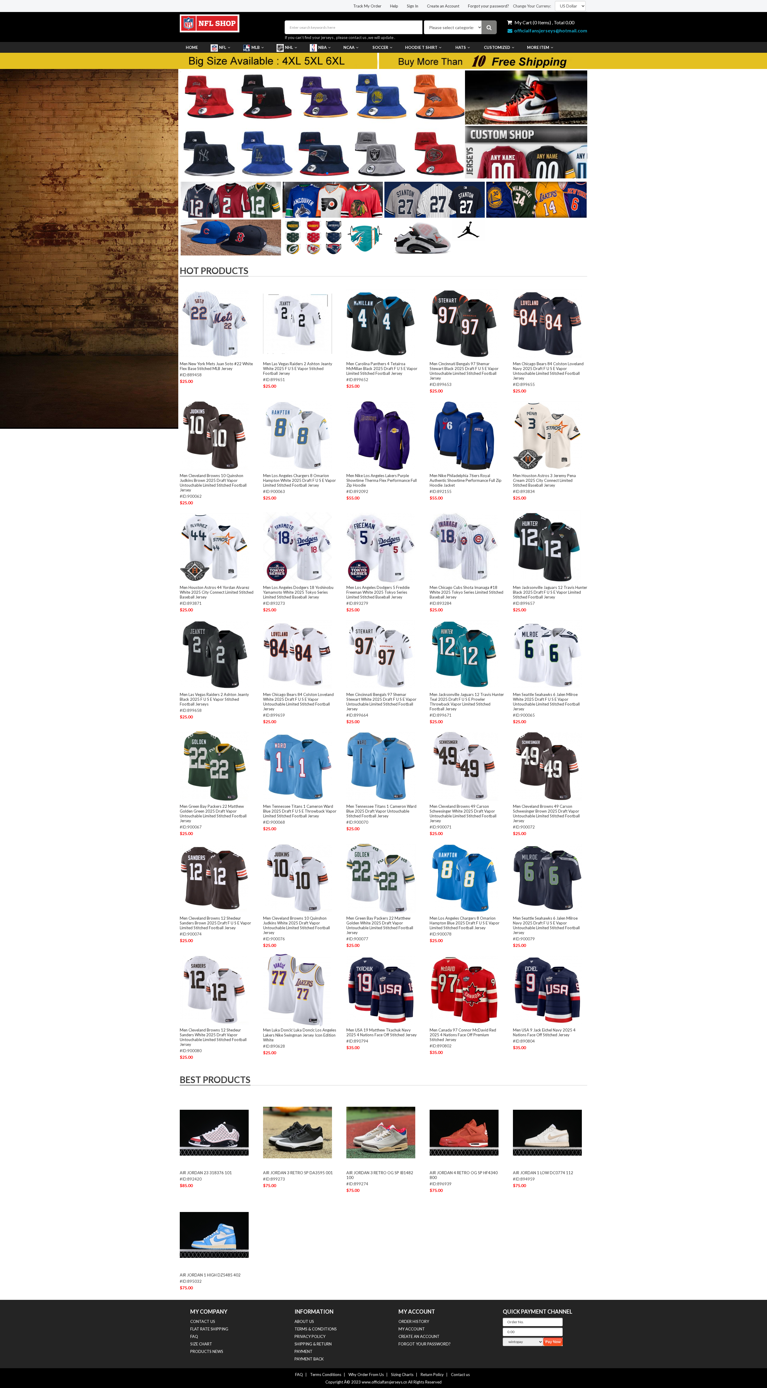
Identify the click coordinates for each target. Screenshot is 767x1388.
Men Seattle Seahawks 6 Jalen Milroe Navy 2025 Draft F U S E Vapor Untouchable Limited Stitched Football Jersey (546, 925)
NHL (289, 47)
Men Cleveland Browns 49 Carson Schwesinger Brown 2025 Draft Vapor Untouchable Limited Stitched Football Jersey (546, 813)
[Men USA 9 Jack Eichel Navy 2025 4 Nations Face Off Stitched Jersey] (547, 989)
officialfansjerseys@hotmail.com (550, 30)
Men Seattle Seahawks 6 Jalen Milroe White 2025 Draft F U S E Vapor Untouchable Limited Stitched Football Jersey (546, 701)
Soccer (380, 47)
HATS (460, 47)
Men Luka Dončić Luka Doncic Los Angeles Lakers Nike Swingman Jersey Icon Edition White (299, 1035)
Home (192, 47)
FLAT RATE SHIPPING (209, 1329)
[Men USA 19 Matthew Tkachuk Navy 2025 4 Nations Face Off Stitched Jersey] (380, 989)
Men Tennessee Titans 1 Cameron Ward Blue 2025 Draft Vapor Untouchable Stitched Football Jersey (381, 811)
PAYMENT (303, 1351)
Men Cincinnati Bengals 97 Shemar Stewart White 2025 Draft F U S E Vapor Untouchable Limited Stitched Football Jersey (381, 701)
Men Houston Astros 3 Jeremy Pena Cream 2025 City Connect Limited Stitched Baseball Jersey (544, 480)
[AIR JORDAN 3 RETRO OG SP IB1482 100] (380, 1132)
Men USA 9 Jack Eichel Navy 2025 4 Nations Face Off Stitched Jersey (544, 1032)
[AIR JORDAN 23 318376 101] (214, 1132)
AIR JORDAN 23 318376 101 (206, 1172)
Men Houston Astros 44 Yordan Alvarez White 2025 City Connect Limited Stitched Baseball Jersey (216, 592)
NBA (322, 47)
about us (304, 1321)
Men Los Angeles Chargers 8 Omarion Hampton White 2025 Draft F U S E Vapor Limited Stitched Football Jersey (299, 480)
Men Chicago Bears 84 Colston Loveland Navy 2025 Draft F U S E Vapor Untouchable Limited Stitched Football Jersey (548, 371)
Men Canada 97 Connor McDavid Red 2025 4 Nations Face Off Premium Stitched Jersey (463, 1035)
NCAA (348, 47)
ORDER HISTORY (413, 1321)
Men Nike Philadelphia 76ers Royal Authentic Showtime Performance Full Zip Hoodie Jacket (466, 480)
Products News (206, 1351)
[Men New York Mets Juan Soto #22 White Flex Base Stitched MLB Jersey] (214, 323)
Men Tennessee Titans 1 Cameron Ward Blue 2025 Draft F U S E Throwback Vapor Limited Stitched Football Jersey (299, 811)
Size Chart (201, 1344)
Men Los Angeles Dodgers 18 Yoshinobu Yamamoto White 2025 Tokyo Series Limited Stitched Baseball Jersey (298, 592)
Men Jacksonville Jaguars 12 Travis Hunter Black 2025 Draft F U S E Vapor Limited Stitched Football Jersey (550, 592)
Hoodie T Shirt (421, 47)
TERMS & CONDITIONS (316, 1329)
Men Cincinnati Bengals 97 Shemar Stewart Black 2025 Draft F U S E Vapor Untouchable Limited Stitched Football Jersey (464, 371)
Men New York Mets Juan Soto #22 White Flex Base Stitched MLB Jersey (216, 366)
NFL (222, 47)
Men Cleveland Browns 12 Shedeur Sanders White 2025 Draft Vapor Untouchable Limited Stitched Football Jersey (213, 1037)
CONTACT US (202, 1321)
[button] (317, 173)
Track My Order (367, 6)
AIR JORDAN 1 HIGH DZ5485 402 (210, 1275)
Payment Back (309, 1359)
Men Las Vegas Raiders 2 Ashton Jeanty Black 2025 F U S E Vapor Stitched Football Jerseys (214, 699)
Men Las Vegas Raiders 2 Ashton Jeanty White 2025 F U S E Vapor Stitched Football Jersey (297, 368)
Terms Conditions (325, 1374)
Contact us (460, 1374)
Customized (497, 47)
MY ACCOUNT (411, 1329)
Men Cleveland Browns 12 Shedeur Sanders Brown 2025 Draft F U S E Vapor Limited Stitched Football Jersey (215, 923)
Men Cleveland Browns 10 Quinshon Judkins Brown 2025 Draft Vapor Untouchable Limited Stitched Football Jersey (213, 482)
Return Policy (432, 1374)
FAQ (194, 1336)
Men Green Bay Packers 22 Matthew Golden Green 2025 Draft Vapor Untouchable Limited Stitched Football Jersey (213, 813)
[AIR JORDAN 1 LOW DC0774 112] (547, 1132)
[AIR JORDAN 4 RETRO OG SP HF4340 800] (464, 1132)
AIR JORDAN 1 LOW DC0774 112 (543, 1172)
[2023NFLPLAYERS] (322, 124)
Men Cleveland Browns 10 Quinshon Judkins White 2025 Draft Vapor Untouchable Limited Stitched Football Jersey (296, 925)
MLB (255, 47)
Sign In (412, 6)
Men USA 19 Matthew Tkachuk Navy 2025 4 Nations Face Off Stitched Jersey (381, 1032)
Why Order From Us (366, 1374)
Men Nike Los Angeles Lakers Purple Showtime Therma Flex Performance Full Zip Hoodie (381, 480)
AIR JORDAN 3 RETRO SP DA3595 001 (298, 1172)
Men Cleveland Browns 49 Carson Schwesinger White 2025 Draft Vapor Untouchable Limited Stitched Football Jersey (463, 813)
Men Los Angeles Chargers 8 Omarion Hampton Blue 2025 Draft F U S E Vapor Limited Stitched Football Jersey (464, 923)
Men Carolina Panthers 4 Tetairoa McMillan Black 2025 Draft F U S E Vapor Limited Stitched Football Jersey (381, 368)
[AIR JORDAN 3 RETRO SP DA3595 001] (297, 1132)
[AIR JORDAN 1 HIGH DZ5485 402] (214, 1234)
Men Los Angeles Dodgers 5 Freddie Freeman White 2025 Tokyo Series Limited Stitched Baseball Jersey (378, 592)
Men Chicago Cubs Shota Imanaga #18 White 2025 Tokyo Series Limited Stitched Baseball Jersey (466, 592)
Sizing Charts (402, 1374)
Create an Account (443, 6)
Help (394, 6)
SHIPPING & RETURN (313, 1344)
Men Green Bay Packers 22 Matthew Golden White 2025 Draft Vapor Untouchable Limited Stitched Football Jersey (379, 925)
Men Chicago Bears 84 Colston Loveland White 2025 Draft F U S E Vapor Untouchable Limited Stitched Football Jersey (298, 701)
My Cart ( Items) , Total (544, 22)
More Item (538, 47)
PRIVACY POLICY (310, 1336)
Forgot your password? (488, 6)
